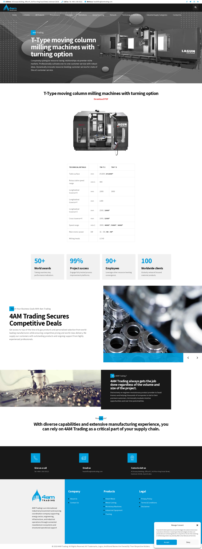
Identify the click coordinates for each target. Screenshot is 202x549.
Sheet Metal (110, 499)
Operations (82, 15)
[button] (197, 525)
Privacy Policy (146, 499)
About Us (73, 499)
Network (113, 15)
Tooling (109, 514)
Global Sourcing (98, 15)
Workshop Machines (114, 506)
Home (14, 15)
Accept (166, 542)
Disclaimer (145, 506)
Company (26, 15)
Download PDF (101, 99)
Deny (188, 542)
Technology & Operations (131, 15)
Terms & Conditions (149, 502)
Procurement (55, 15)
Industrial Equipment (114, 510)
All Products (39, 15)
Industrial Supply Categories (157, 15)
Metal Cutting (111, 502)
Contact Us (177, 15)
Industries (69, 15)
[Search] (195, 7)
